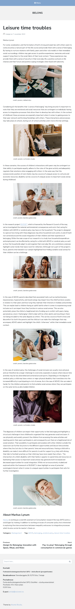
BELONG (37, 13)
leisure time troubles (62, 533)
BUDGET (24, 224)
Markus (6, 520)
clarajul (8, 34)
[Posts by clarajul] (4, 34)
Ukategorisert (16, 533)
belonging (38, 533)
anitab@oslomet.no (16, 592)
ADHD (30, 533)
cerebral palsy (48, 533)
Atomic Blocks (16, 605)
